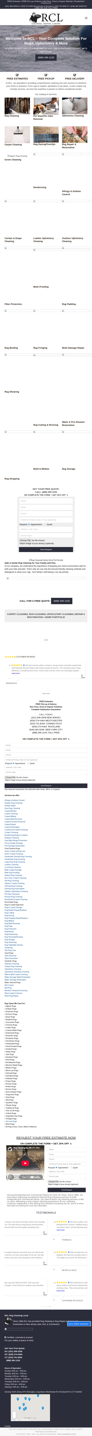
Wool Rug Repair (11, 996)
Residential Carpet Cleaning (16, 899)
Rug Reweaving (11, 934)
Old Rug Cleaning (12, 881)
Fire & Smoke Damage (14, 843)
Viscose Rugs (11, 1121)
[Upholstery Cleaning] (74, 106)
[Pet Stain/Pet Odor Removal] (46, 106)
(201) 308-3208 (11, 6)
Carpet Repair (10, 824)
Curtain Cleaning (11, 832)
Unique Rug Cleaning (13, 966)
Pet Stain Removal (12, 894)
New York (41, 1324)
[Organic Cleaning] (17, 156)
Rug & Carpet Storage (13, 907)
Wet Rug (8, 988)
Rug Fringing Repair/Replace (16, 918)
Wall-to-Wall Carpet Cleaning (16, 974)
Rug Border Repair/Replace (16, 910)
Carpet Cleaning (11, 814)
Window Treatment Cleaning (16, 990)
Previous (3, 674)
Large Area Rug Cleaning (15, 862)
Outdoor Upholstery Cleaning (16, 891)
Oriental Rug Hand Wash (14, 889)
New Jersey (31, 1324)
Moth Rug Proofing (12, 873)
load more (46, 693)
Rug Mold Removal (12, 923)
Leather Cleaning (11, 865)
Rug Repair (9, 932)
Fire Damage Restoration (15, 846)
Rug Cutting (9, 913)
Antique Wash (10, 806)
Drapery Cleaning (12, 838)
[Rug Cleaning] (17, 106)
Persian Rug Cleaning (13, 897)
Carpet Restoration (12, 827)
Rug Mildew (9, 921)
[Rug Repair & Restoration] (74, 134)
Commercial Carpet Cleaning (16, 830)
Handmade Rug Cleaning (15, 859)
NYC (85, 6)
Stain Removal (10, 956)
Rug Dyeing (9, 915)
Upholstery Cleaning (13, 969)
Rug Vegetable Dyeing (14, 945)
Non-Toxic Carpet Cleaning (15, 878)
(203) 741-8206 (61, 6)
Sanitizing (9, 948)
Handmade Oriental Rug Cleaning (18, 856)
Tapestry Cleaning (12, 964)
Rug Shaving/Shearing (14, 937)
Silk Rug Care (10, 950)
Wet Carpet (9, 985)
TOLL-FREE (53, 8)
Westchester (39, 6)
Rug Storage (10, 940)
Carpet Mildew (10, 816)
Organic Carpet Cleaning (14, 883)
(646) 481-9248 (77, 6)
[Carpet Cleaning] (17, 134)
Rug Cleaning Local (66, 1434)
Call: (38, 492)
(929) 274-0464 (27, 6)
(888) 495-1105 (41, 8)
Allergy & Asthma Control (15, 800)
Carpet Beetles (10, 811)
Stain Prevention (11, 958)
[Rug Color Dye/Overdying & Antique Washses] (46, 134)
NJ (18, 6)
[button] (86, 18)
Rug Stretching (10, 942)
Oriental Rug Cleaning (13, 886)
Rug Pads (9, 926)
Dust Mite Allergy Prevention (16, 840)
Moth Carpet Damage (13, 870)
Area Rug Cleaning (12, 808)
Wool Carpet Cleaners (13, 993)
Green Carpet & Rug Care (15, 851)
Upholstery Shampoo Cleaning (17, 972)
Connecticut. (54, 1324)
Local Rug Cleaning (13, 867)
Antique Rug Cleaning (13, 803)
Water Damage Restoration (15, 980)
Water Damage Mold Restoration (18, 977)
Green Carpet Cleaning (14, 854)
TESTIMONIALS (46, 1212)
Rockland (49, 6)
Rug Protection (10, 929)
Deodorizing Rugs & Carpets (16, 835)
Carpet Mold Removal (13, 819)
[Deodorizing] (57, 169)
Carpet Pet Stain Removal (15, 822)
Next (88, 674)
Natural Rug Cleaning (13, 875)
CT (68, 6)
